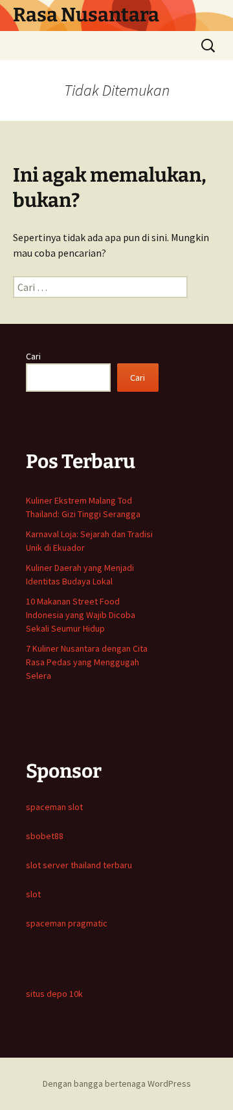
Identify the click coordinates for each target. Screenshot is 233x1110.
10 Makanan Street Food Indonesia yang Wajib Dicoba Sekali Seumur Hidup (80, 614)
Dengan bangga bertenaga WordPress (117, 1083)
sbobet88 (44, 836)
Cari (33, 356)
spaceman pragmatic (66, 923)
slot (33, 894)
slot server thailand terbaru (79, 865)
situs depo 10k (54, 993)
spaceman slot (54, 807)
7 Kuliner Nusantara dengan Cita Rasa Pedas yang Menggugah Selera (87, 662)
